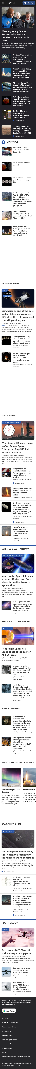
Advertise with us (7, 1044)
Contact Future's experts (10, 1023)
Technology (7, 628)
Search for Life (8, 831)
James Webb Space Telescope (12, 555)
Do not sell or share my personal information (16, 1056)
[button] (32, 3)
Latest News (12, 142)
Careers (4, 1052)
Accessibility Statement (9, 1039)
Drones (5, 930)
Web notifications (8, 1048)
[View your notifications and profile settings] (29, 3)
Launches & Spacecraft (11, 422)
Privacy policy (6, 1031)
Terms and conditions (9, 1027)
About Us (5, 1018)
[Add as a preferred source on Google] (9, 1010)
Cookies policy (7, 1035)
